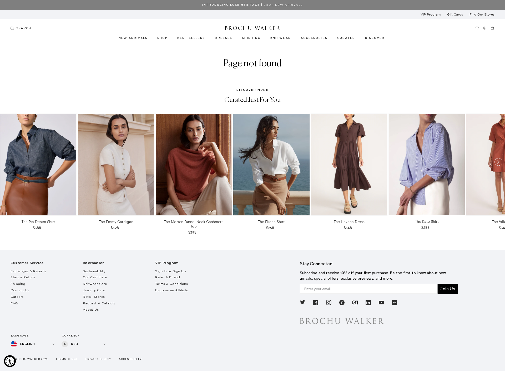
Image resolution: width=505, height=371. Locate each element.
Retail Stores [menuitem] (94, 296)
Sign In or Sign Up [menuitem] (170, 271)
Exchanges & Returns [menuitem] (28, 271)
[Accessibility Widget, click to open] (10, 361)
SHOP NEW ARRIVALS (283, 4)
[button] (349, 38)
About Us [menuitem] (91, 309)
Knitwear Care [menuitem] (95, 283)
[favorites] (477, 28)
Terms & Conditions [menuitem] (171, 283)
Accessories (314, 38)
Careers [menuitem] (17, 296)
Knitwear (280, 38)
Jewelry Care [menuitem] (94, 290)
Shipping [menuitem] (18, 283)
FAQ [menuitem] (14, 303)
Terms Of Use (66, 359)
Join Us (447, 288)
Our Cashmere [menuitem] (95, 277)
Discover (375, 38)
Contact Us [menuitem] (20, 290)
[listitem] (302, 303)
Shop (162, 38)
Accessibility (130, 359)
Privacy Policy (98, 359)
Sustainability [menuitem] (94, 271)
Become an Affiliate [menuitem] (171, 290)
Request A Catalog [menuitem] (99, 303)
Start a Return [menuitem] (23, 277)
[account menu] (485, 28)
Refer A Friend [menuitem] (167, 277)
